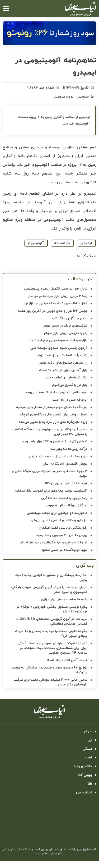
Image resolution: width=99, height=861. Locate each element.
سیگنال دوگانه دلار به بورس (66, 505)
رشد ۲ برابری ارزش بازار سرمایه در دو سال (57, 296)
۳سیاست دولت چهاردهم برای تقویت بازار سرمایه (51, 490)
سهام (88, 731)
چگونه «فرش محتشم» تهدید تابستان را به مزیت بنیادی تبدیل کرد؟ (51, 633)
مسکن (87, 748)
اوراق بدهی (84, 792)
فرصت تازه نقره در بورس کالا (66, 483)
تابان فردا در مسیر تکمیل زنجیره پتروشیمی (55, 288)
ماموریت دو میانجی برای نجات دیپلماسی (57, 513)
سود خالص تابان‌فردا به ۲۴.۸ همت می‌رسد (56, 392)
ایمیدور (86, 243)
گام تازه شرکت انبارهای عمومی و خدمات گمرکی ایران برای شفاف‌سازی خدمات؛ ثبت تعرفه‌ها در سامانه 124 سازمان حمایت (52, 648)
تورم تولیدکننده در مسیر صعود (64, 550)
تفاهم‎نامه (62, 243)
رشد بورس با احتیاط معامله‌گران (64, 498)
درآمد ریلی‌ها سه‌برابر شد (69, 449)
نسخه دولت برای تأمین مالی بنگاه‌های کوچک (53, 414)
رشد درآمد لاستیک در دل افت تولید (61, 355)
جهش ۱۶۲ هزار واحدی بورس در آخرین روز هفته (52, 311)
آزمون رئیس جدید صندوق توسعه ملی (58, 348)
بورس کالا (85, 775)
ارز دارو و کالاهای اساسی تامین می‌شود (58, 520)
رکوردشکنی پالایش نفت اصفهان (63, 527)
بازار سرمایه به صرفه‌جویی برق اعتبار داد (58, 340)
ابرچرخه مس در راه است (69, 399)
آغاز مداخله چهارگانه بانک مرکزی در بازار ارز (55, 303)
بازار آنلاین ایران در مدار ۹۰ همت (63, 370)
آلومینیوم (36, 243)
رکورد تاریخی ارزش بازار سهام (65, 333)
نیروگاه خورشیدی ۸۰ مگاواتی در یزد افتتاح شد (53, 542)
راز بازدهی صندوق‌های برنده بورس (62, 362)
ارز (90, 740)
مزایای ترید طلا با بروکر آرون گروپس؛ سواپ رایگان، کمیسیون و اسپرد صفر (49, 589)
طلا (90, 783)
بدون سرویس (63, 96)
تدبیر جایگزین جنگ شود (69, 318)
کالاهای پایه (83, 766)
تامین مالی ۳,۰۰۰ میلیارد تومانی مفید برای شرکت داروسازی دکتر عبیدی (50, 682)
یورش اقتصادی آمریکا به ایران (65, 463)
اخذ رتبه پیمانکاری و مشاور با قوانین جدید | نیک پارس (51, 577)
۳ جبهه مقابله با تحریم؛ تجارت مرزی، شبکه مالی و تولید (49, 473)
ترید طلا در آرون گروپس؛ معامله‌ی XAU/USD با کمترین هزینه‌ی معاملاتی (51, 621)
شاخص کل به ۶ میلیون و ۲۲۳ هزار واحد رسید (54, 441)
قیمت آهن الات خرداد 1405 (67, 660)
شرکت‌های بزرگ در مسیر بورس (64, 325)
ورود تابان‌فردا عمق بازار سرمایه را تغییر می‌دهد (53, 422)
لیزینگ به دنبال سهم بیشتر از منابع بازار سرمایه (51, 407)
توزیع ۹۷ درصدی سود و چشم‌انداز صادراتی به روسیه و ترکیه (49, 670)
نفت (88, 757)
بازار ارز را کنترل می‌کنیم (69, 385)
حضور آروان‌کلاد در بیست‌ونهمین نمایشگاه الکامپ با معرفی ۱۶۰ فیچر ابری (49, 432)
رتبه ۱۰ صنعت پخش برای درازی (64, 599)
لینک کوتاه (86, 256)
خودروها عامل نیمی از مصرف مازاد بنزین (58, 456)
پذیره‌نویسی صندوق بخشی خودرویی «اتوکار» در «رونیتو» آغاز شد (52, 609)
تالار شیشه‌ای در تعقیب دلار (66, 377)
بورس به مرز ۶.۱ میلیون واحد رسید (61, 535)
